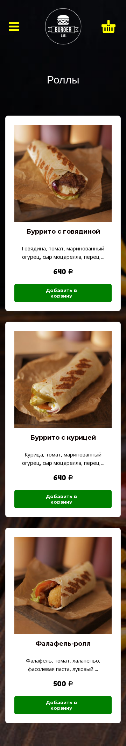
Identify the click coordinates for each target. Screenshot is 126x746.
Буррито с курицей (63, 437)
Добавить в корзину (61, 293)
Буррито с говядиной (63, 231)
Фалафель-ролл (63, 644)
